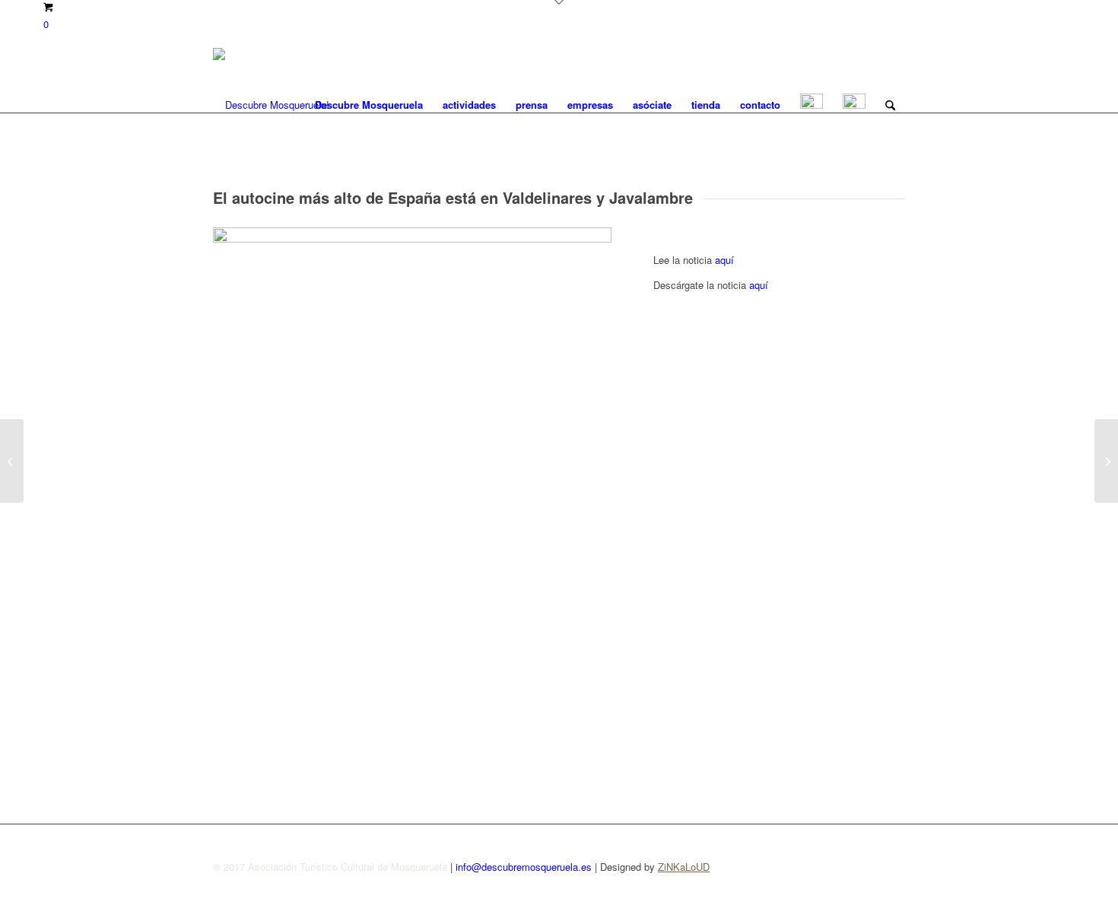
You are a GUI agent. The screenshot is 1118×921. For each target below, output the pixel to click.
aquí (724, 259)
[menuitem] (369, 105)
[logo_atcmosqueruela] (271, 105)
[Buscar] (890, 105)
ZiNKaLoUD (684, 866)
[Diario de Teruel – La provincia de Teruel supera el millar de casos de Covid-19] (12, 461)
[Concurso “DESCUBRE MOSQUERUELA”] (1106, 461)
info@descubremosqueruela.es (524, 866)
